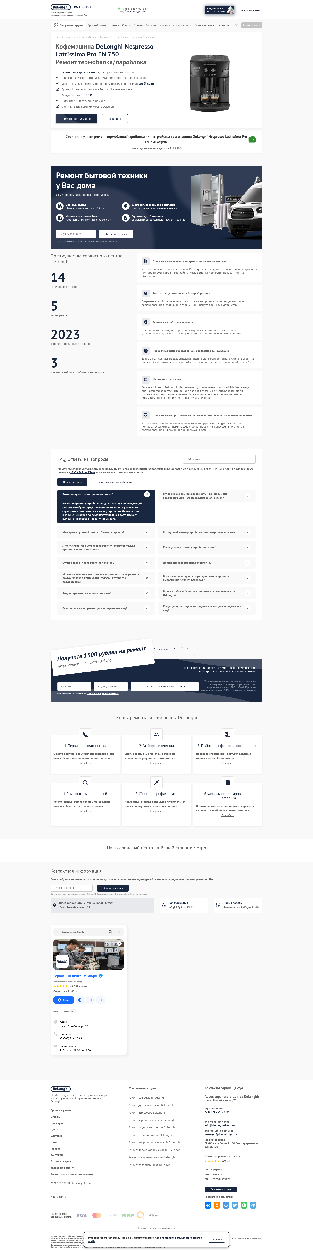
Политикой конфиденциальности (131, 894)
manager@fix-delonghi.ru (221, 1134)
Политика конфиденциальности (156, 1228)
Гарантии (165, 25)
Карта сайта (58, 1196)
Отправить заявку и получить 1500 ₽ (164, 686)
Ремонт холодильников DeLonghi (149, 1165)
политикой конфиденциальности (103, 693)
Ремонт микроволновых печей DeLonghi (154, 1142)
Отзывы (138, 25)
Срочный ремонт (97, 25)
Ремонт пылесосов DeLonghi (146, 1112)
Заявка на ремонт (205, 25)
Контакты (224, 25)
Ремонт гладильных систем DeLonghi (152, 1127)
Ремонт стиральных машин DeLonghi (152, 1157)
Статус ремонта (252, 25)
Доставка (151, 25)
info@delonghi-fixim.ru (220, 1125)
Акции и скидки (182, 25)
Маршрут (66, 1000)
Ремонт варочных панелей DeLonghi (151, 1120)
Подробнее (85, 763)
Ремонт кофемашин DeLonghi (147, 1097)
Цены (114, 25)
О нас (125, 25)
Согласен (217, 1239)
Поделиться (208, 1205)
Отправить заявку (116, 234)
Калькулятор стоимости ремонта (72, 1174)
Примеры (57, 1123)
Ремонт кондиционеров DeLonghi (150, 1135)
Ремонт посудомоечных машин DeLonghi (154, 1150)
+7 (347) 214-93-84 (133, 9)
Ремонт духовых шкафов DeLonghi (150, 1105)
